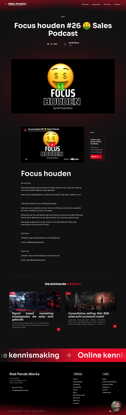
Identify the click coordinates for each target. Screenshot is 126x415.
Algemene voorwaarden (38, 411)
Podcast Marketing (109, 382)
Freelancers (106, 392)
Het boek (76, 398)
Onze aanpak (77, 382)
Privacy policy (27, 411)
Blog (74, 392)
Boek (104, 379)
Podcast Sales (107, 384)
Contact (76, 403)
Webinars (105, 387)
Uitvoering (77, 387)
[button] (86, 4)
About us (76, 400)
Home (75, 379)
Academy (76, 384)
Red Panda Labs (79, 395)
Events (104, 390)
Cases (75, 390)
